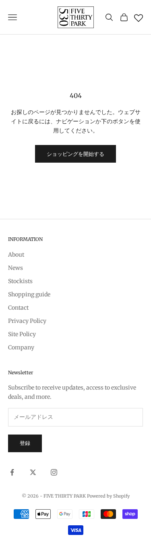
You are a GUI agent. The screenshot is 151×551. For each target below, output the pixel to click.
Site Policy (22, 334)
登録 (25, 443)
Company (21, 347)
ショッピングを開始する (75, 154)
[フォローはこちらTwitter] (33, 472)
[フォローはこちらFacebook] (12, 472)
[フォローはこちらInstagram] (54, 472)
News (15, 267)
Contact (18, 307)
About (16, 254)
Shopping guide (29, 294)
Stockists (20, 281)
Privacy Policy (27, 320)
